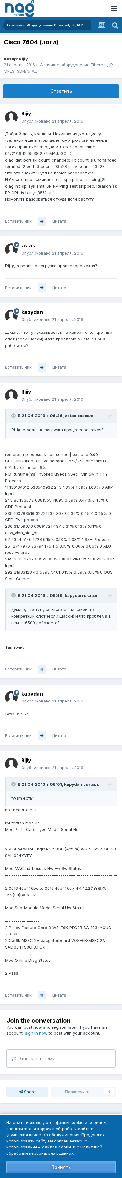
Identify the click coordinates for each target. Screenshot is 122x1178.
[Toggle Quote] (14, 415)
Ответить (61, 91)
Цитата (59, 220)
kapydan (32, 312)
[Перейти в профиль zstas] (11, 249)
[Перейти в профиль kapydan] (11, 316)
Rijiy (23, 58)
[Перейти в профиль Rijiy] (11, 117)
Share (29, 1091)
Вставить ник (18, 220)
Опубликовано (52, 121)
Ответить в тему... (37, 1058)
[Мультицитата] (42, 221)
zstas (28, 245)
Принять (61, 1167)
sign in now (36, 1033)
